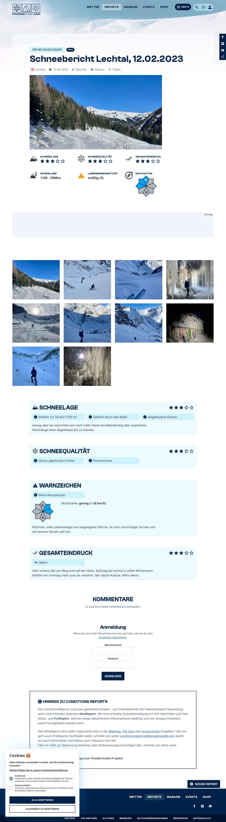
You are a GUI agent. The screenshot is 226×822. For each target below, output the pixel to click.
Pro (70, 49)
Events (149, 7)
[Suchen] (203, 7)
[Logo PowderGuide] (26, 9)
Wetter (93, 7)
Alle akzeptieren (42, 800)
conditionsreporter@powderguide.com (147, 736)
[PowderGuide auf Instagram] (222, 43)
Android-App (151, 731)
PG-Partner (89, 818)
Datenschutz (202, 818)
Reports (112, 7)
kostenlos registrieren (113, 637)
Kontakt (70, 818)
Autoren (108, 818)
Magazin (130, 7)
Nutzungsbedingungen (152, 818)
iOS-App (128, 731)
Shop (164, 7)
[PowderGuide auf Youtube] (222, 50)
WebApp (115, 731)
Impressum (180, 818)
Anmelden (113, 676)
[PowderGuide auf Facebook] (222, 37)
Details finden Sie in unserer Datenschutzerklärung (38, 770)
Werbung (125, 818)
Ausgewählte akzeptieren (42, 808)
